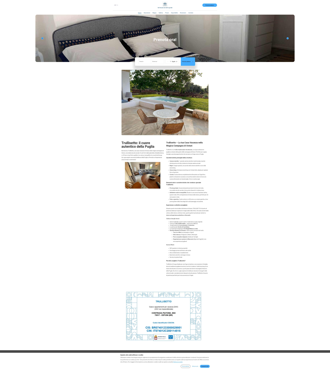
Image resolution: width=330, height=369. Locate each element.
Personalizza (185, 366)
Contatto (190, 13)
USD (115, 5)
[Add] (177, 62)
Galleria (161, 13)
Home (139, 13)
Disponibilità (174, 13)
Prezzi (167, 13)
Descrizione (147, 13)
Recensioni (183, 13)
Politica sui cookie (178, 362)
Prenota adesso (209, 5)
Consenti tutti (204, 366)
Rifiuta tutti (195, 366)
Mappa (154, 13)
